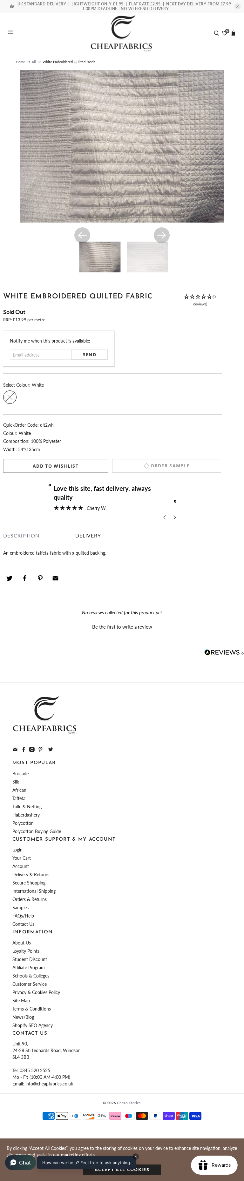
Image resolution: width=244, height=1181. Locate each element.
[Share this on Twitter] (9, 578)
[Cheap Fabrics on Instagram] (32, 750)
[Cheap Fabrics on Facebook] (23, 750)
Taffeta (18, 798)
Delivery (88, 535)
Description (21, 535)
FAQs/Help (23, 915)
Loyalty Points (25, 951)
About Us (21, 942)
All (34, 61)
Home (20, 61)
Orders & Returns (29, 899)
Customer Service (29, 984)
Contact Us (23, 924)
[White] (10, 397)
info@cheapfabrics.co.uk (49, 1083)
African (19, 790)
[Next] (162, 235)
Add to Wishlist (55, 466)
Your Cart (21, 858)
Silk (15, 781)
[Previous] (82, 235)
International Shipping (34, 891)
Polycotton (23, 823)
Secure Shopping (28, 882)
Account (20, 866)
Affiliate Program (28, 967)
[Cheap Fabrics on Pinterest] (40, 750)
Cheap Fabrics (128, 1102)
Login (17, 849)
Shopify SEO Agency (32, 1025)
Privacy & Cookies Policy (36, 992)
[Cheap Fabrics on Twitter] (50, 750)
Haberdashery (26, 814)
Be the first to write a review (122, 627)
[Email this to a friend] (56, 578)
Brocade (20, 773)
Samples (20, 907)
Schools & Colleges (30, 975)
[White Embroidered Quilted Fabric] (122, 146)
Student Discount (29, 959)
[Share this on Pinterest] (40, 578)
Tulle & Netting (27, 806)
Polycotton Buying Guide (36, 831)
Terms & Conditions (31, 1008)
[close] (237, 6)
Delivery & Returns (30, 874)
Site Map (21, 1000)
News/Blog (23, 1017)
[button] (200, 300)
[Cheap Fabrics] (122, 33)
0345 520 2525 (35, 1070)
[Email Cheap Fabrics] (15, 750)
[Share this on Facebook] (25, 578)
